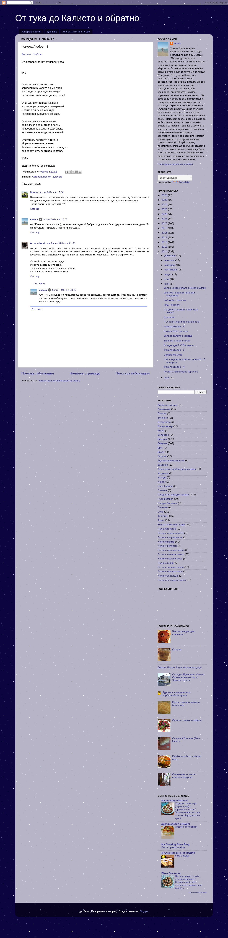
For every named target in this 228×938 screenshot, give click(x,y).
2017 (165, 237)
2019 (165, 228)
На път (162, 481)
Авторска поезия (31, 31)
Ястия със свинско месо (172, 580)
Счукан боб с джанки (176, 331)
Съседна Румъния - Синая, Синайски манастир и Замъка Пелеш (188, 677)
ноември (169, 260)
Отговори (39, 283)
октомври (170, 265)
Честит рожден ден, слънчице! (183, 633)
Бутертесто (164, 422)
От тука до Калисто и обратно (77, 18)
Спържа (177, 649)
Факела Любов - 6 (174, 326)
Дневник (52, 31)
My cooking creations (174, 800)
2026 (165, 195)
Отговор (35, 208)
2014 (165, 251)
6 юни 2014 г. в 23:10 (64, 290)
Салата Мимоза (173, 354)
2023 (165, 209)
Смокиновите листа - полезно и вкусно (184, 776)
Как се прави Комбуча (173, 847)
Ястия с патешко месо (171, 550)
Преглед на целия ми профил (175, 164)
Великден (163, 434)
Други (161, 452)
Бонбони (163, 417)
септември (171, 269)
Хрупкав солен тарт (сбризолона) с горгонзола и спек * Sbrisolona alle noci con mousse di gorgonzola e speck (187, 811)
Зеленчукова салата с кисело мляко (185, 288)
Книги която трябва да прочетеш (177, 469)
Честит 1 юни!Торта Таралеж (181, 371)
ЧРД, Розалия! (172, 304)
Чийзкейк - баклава (175, 300)
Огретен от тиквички (186, 826)
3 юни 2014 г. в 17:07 (55, 219)
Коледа (162, 477)
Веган (161, 430)
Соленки (163, 507)
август (168, 274)
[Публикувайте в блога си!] (70, 172)
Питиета (162, 490)
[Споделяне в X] (73, 172)
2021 (165, 218)
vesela (34, 219)
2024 (165, 204)
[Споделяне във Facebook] (76, 172)
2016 (165, 242)
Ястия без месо (167, 529)
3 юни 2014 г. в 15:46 (51, 192)
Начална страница (85, 373)
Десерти (58, 176)
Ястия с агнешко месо (170, 533)
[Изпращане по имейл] (66, 172)
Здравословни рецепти (171, 460)
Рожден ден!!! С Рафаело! (179, 345)
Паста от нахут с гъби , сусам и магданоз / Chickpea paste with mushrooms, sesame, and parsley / (188, 882)
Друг (160, 447)
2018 (165, 232)
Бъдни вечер (165, 426)
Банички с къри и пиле (177, 340)
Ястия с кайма (166, 541)
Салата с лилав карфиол (186, 720)
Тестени (162, 516)
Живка (34, 192)
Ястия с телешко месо (171, 567)
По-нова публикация (37, 373)
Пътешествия (165, 499)
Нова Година (165, 486)
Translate (184, 182)
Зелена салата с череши (178, 335)
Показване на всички (198, 892)
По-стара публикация (133, 373)
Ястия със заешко (168, 575)
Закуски (162, 456)
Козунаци (163, 473)
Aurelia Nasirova (40, 243)
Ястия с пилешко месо (171, 554)
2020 (165, 223)
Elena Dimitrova (170, 873)
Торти (161, 520)
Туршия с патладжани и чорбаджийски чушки (176, 694)
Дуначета (169, 317)
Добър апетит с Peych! (175, 824)
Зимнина (163, 464)
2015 (165, 246)
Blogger (143, 911)
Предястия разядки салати (173, 494)
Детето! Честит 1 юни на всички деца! (180, 667)
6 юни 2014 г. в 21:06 (63, 243)
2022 (165, 214)
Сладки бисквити (167, 503)
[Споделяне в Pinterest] (80, 172)
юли (167, 279)
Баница (162, 413)
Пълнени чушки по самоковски (182, 321)
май (167, 377)
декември (170, 255)
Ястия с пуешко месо (170, 558)
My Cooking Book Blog (175, 844)
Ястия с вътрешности (170, 537)
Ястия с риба (165, 563)
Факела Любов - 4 (174, 367)
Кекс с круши (182, 855)
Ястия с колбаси (167, 545)
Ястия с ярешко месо (170, 571)
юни (167, 283)
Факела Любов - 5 (174, 350)
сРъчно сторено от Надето (178, 852)
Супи (161, 511)
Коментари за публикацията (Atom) (59, 380)
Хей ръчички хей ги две (76, 31)
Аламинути (164, 409)
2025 (165, 200)
